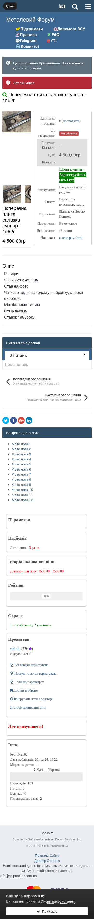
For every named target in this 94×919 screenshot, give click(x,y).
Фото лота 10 (22, 489)
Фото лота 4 (21, 458)
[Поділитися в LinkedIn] (29, 420)
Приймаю (48, 911)
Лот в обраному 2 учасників (30, 625)
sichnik (15, 649)
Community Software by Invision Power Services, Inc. (47, 839)
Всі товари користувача (30, 665)
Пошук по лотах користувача (34, 673)
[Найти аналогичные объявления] (4, 94)
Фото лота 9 (21, 484)
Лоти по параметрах (28, 682)
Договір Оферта (47, 860)
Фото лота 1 (21, 443)
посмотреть (71, 121)
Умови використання (58, 900)
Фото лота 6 (21, 469)
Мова (46, 832)
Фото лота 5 (21, 464)
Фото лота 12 (22, 499)
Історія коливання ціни (29, 707)
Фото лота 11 (22, 494)
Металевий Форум (30, 19)
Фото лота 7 (21, 474)
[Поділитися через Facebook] (13, 420)
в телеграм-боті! (71, 238)
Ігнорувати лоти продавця (32, 699)
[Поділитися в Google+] (21, 420)
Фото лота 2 (21, 448)
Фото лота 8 (21, 479)
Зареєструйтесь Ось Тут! (72, 177)
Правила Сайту (47, 855)
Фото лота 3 (21, 453)
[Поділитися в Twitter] (5, 420)
